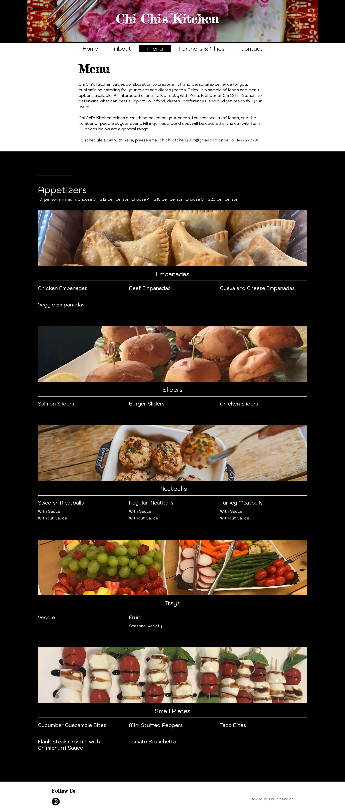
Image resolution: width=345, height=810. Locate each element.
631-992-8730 (245, 140)
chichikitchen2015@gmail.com (189, 140)
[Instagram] (56, 801)
